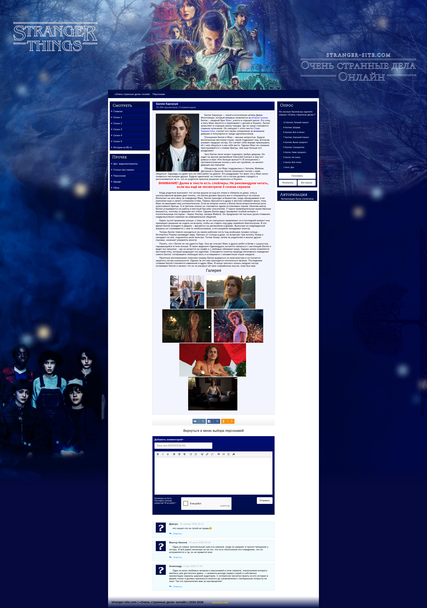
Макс (229, 120)
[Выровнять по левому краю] (174, 454)
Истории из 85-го (122, 147)
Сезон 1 (117, 117)
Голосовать (297, 176)
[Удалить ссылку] (212, 454)
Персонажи (159, 94)
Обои (116, 187)
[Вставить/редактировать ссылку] (207, 454)
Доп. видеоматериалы (125, 163)
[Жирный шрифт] (157, 454)
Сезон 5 (117, 141)
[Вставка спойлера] (228, 454)
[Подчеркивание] (167, 454)
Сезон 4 (117, 135)
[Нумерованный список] (195, 454)
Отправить (264, 500)
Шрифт (117, 181)
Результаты (287, 183)
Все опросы (306, 183)
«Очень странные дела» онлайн (132, 94)
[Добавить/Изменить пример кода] (223, 454)
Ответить (177, 534)
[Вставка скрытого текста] (233, 454)
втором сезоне (260, 117)
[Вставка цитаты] (218, 454)
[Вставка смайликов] (202, 454)
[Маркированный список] (190, 454)
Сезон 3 (117, 129)
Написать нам (220, 602)
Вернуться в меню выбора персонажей (213, 430)
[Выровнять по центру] (179, 454)
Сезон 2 (117, 123)
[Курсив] (162, 454)
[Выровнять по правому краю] (184, 454)
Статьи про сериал (123, 169)
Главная (117, 111)
